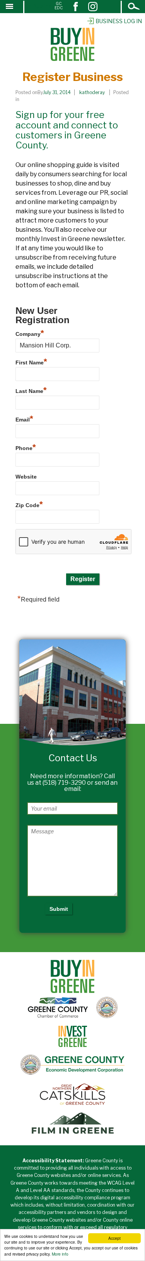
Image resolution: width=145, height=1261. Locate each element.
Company (29, 333)
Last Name (31, 390)
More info (60, 1254)
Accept (114, 1238)
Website (26, 477)
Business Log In (119, 21)
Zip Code (29, 504)
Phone (25, 447)
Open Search (134, 7)
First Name (31, 361)
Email (24, 419)
